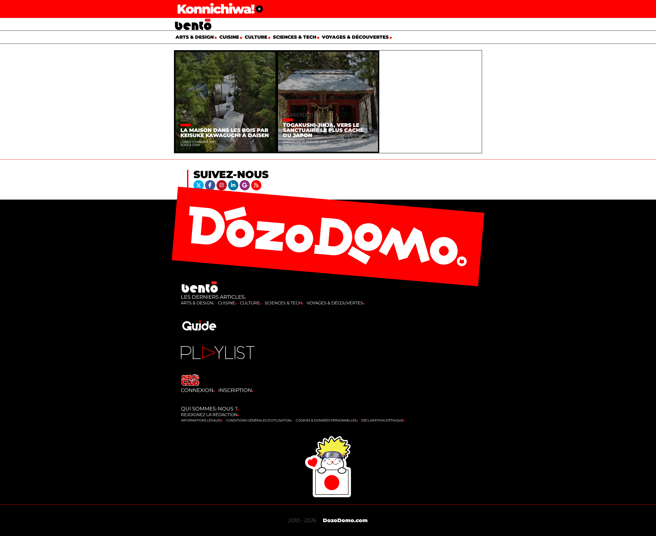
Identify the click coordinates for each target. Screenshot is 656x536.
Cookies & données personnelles (326, 420)
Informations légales (201, 420)
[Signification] (259, 9)
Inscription (235, 390)
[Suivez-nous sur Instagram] (222, 184)
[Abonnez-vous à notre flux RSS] (256, 184)
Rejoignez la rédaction (209, 414)
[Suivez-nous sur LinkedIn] (234, 184)
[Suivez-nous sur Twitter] (199, 184)
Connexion (197, 390)
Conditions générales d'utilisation (258, 420)
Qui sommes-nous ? (209, 409)
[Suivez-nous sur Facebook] (211, 184)
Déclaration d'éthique (382, 420)
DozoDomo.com (345, 520)
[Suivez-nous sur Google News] (245, 184)
